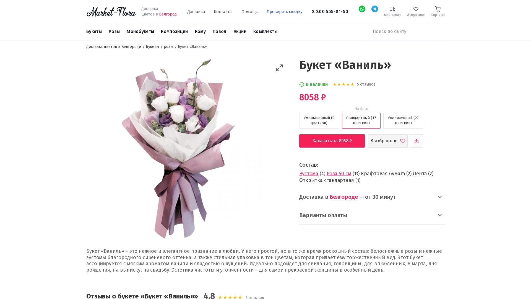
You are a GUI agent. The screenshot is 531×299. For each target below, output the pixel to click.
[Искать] (364, 31)
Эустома (308, 174)
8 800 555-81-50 (330, 11)
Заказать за (337, 140)
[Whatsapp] (362, 9)
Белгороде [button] (344, 197)
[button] (279, 68)
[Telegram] (374, 9)
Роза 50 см (339, 174)
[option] (177, 150)
